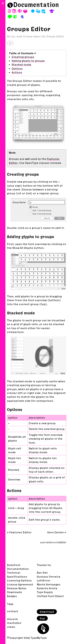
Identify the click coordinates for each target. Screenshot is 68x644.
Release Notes (17, 588)
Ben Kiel (42, 572)
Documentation (36, 4)
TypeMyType (39, 637)
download (47, 611)
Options (17, 68)
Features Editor (20, 532)
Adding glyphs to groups (28, 60)
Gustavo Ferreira (48, 576)
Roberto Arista (47, 588)
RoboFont (13, 565)
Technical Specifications (17, 574)
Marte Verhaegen (48, 584)
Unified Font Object (50, 596)
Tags (10, 603)
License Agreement (20, 584)
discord (12, 619)
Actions (17, 72)
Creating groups (23, 56)
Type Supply (45, 592)
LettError (43, 580)
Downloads (14, 592)
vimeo (11, 626)
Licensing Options (19, 580)
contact (12, 611)
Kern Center (55, 532)
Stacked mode (21, 64)
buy (42, 618)
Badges (12, 596)
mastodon (14, 622)
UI (10, 43)
